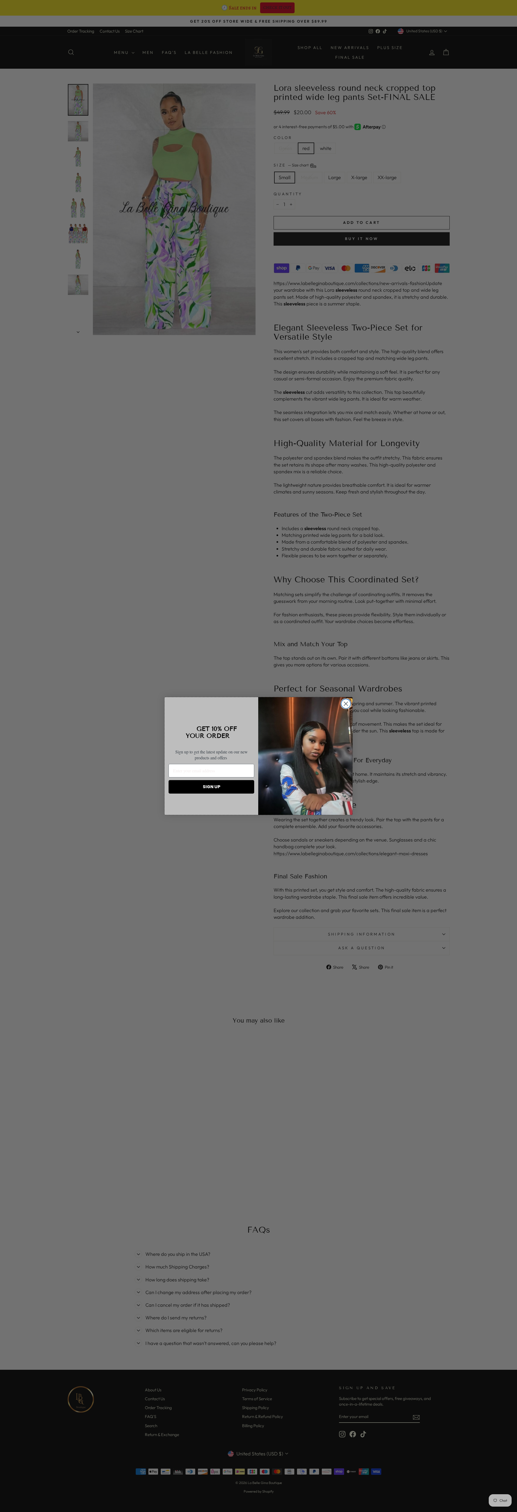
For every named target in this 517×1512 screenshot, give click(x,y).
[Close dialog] (346, 703)
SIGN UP (211, 787)
